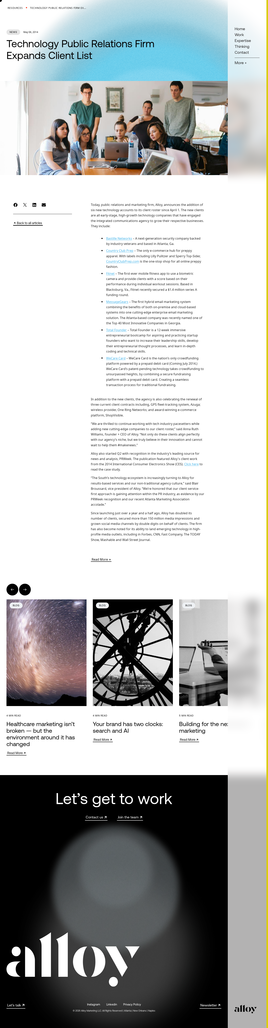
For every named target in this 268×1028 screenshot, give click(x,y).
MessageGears (117, 302)
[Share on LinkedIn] (34, 205)
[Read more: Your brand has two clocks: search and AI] (133, 670)
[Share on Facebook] (15, 205)
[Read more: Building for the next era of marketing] (219, 670)
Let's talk (14, 1005)
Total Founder (116, 330)
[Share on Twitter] (25, 205)
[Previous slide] (12, 589)
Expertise (243, 40)
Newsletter (208, 1005)
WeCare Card (116, 358)
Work (239, 34)
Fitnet (110, 273)
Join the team (128, 817)
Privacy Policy (132, 1004)
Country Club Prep (119, 250)
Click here (191, 464)
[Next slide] (25, 589)
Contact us (94, 817)
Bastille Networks (119, 238)
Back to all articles (29, 223)
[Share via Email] (43, 205)
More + (241, 62)
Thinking (242, 46)
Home (240, 28)
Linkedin (111, 1004)
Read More (100, 559)
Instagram (93, 1004)
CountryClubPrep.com (122, 261)
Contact (242, 52)
